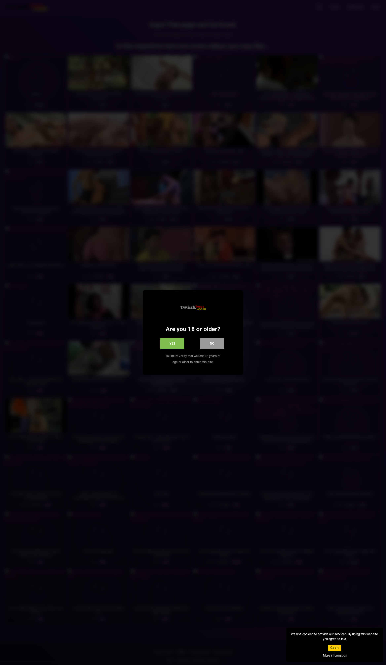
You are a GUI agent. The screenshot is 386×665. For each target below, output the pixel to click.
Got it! (334, 648)
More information (335, 655)
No (212, 343)
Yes (172, 343)
